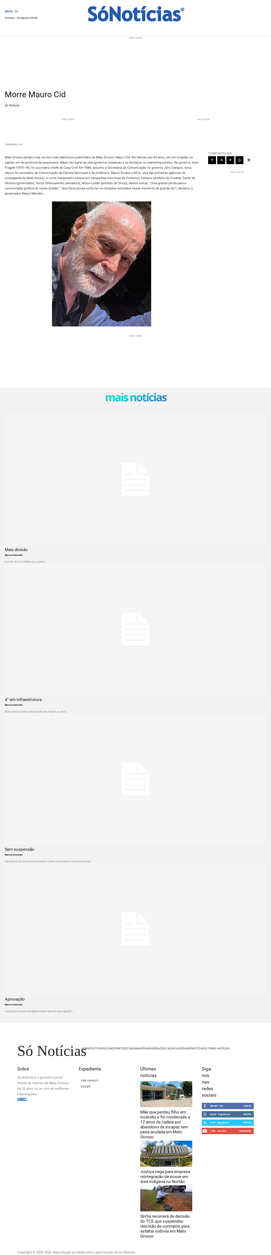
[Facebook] (212, 160)
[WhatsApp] (239, 160)
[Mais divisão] (135, 479)
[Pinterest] (230, 160)
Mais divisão (16, 549)
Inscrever (245, 1130)
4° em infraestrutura (23, 699)
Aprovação (15, 999)
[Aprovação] (135, 928)
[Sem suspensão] (135, 779)
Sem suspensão (19, 849)
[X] (221, 160)
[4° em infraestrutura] (135, 629)
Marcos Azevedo (14, 554)
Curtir (247, 1105)
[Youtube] (25, 1099)
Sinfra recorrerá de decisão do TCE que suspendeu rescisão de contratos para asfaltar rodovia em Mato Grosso (165, 1226)
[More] (249, 160)
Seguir (247, 1114)
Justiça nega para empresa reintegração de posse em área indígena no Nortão (165, 1176)
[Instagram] (20, 1099)
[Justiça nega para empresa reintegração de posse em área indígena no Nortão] (166, 1154)
